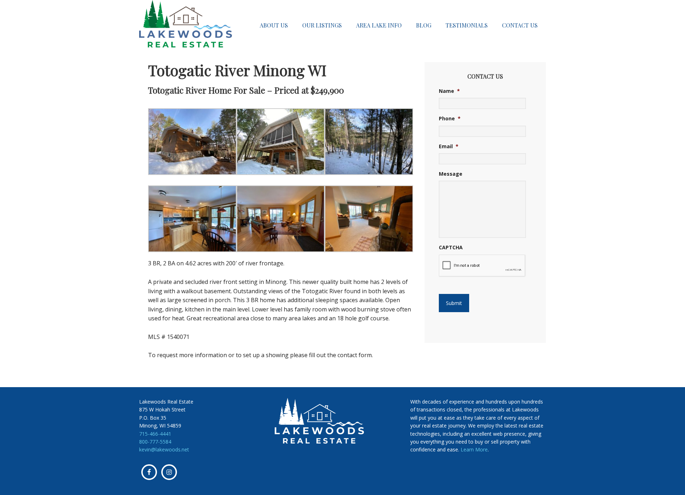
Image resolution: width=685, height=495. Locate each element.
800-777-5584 (155, 441)
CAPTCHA (451, 247)
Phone (450, 118)
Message (450, 174)
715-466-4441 (155, 433)
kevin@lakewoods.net (164, 449)
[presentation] (482, 266)
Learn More (474, 449)
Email (448, 146)
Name (449, 91)
